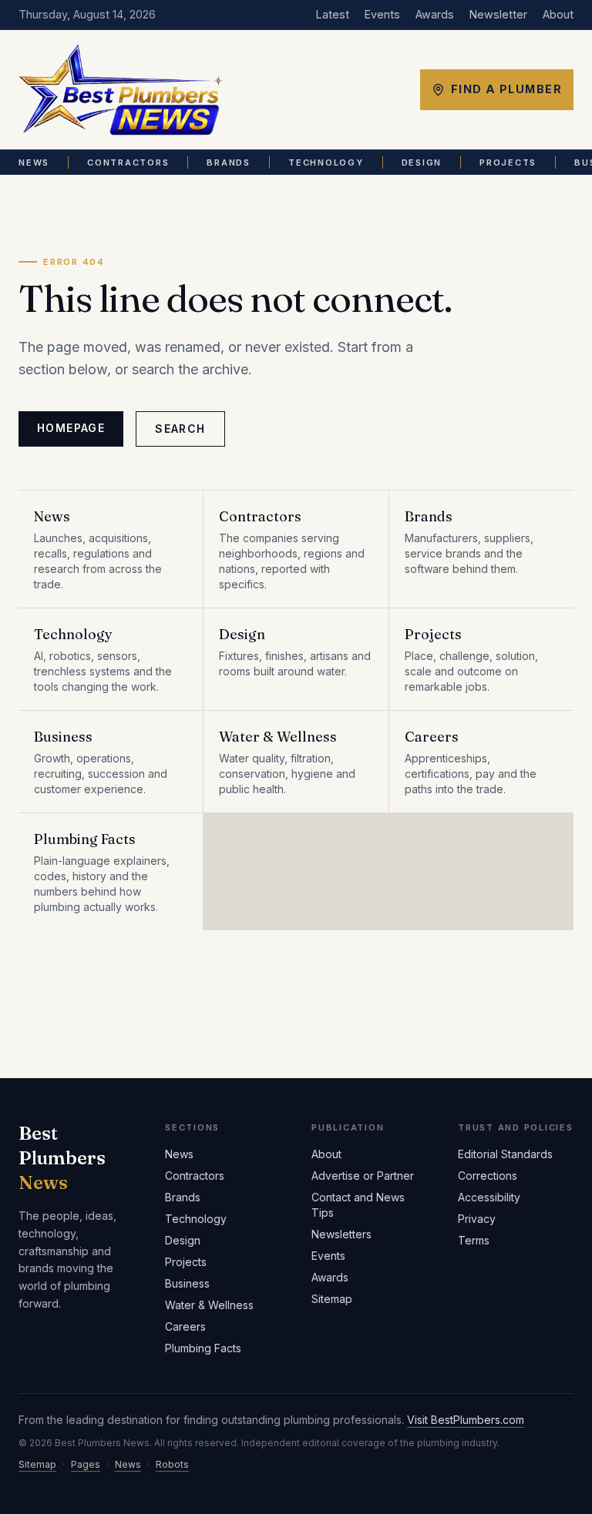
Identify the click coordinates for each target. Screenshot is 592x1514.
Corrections (487, 1175)
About (558, 14)
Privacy (477, 1218)
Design (422, 162)
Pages (85, 1464)
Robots (172, 1464)
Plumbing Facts (203, 1348)
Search (180, 428)
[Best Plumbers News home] (120, 90)
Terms (473, 1240)
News (33, 162)
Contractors (128, 162)
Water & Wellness (209, 1304)
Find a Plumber (506, 88)
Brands (229, 162)
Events (382, 14)
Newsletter (498, 14)
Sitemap (331, 1298)
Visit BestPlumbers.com (465, 1419)
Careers (185, 1326)
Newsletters (341, 1234)
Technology (326, 162)
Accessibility (489, 1197)
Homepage (71, 427)
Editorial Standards (505, 1154)
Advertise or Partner (362, 1175)
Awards (434, 14)
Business (187, 1283)
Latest (332, 14)
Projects (507, 162)
